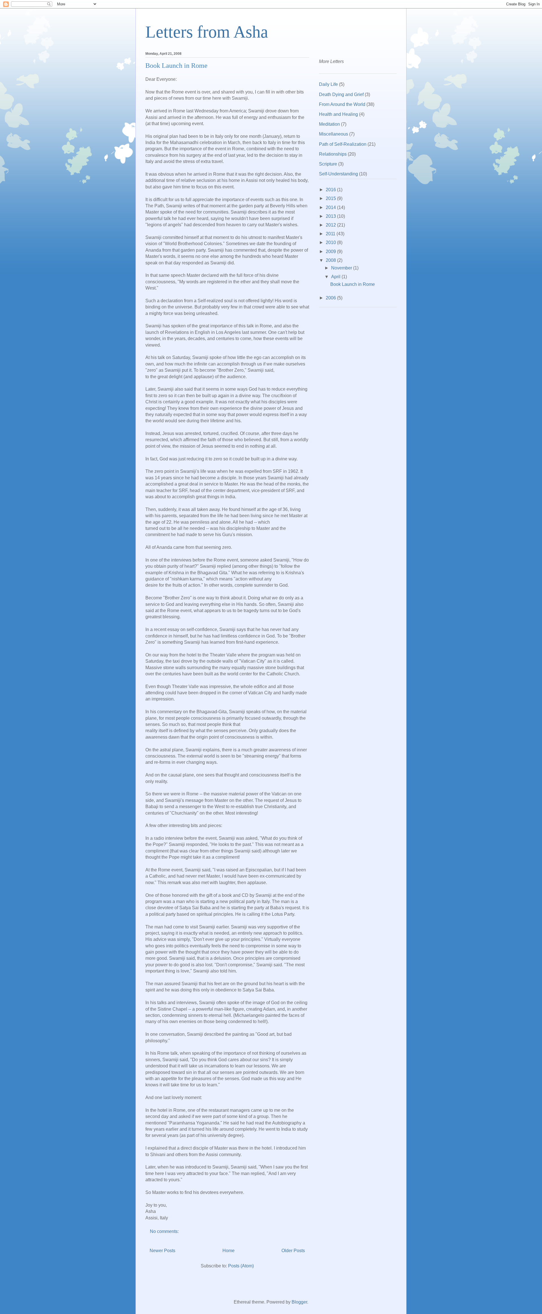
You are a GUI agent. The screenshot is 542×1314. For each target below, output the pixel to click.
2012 (331, 225)
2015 (331, 198)
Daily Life (328, 84)
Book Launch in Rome (176, 65)
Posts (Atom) (241, 1265)
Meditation (329, 124)
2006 (331, 297)
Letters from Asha (206, 32)
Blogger (299, 1302)
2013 (331, 216)
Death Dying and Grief (341, 94)
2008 (331, 260)
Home (228, 1250)
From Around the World (342, 104)
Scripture (328, 164)
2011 (331, 233)
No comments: (165, 1231)
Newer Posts (162, 1250)
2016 (331, 189)
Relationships (333, 154)
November (342, 268)
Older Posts (293, 1250)
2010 (331, 242)
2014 (331, 207)
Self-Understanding (338, 173)
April (336, 276)
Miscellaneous (333, 134)
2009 (331, 251)
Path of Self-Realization (342, 144)
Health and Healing (338, 114)
